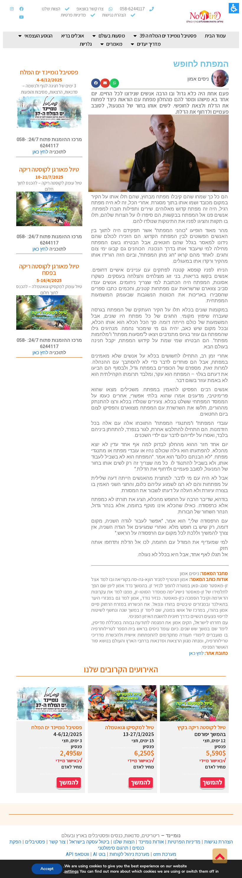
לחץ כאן (196, 653)
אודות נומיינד (151, 842)
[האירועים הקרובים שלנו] (68, 782)
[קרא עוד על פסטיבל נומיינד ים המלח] (49, 111)
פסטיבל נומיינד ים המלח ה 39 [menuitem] (168, 35)
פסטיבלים (34, 842)
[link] (219, 855)
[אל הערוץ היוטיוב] (21, 17)
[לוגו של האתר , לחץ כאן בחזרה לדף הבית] (205, 16)
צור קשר (57, 842)
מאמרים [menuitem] (114, 43)
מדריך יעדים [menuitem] (149, 43)
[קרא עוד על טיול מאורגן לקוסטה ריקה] (49, 209)
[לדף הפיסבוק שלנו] (21, 9)
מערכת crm (164, 854)
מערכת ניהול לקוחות (129, 854)
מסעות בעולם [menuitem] (112, 35)
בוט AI (99, 854)
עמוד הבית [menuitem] (215, 35)
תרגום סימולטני (113, 848)
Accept (46, 869)
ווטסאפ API (77, 854)
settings (71, 871)
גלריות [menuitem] (86, 43)
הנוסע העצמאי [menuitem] (38, 35)
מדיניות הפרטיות (184, 842)
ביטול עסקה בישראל (89, 842)
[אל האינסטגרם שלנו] (12, 9)
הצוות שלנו (124, 842)
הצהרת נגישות (218, 842)
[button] (114, 83)
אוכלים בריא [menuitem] (72, 35)
